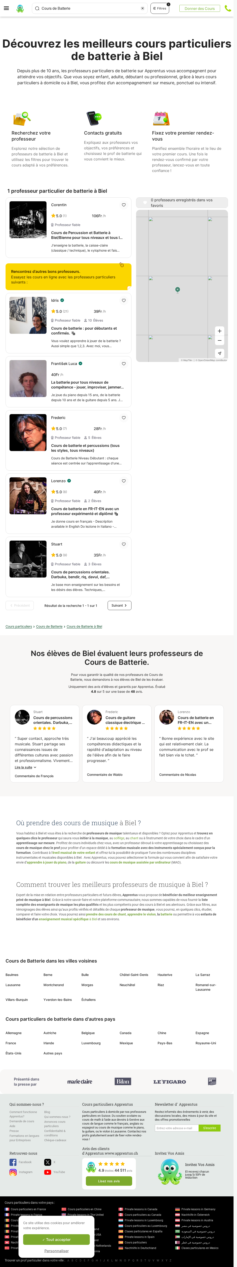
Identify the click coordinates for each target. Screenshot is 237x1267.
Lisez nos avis (109, 1181)
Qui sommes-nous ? (57, 1117)
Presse (14, 1131)
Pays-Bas (165, 1043)
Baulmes (12, 975)
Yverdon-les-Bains (58, 1000)
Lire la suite (23, 767)
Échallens (88, 1000)
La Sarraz (203, 975)
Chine (162, 1033)
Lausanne (13, 985)
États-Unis (14, 1053)
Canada (125, 1033)
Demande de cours (21, 1121)
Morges (87, 985)
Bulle (85, 975)
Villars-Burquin (17, 1000)
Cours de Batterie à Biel (84, 626)
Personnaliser (56, 1251)
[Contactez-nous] (228, 8)
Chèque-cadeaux (55, 1140)
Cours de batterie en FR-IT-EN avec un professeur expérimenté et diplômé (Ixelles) (196, 720)
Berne (48, 975)
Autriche (50, 1033)
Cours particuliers (19, 626)
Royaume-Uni (206, 1043)
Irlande (49, 1043)
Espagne (202, 1033)
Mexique (126, 1043)
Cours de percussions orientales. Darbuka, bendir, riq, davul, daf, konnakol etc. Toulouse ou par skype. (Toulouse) (52, 720)
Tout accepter (58, 1239)
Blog (47, 1112)
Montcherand (54, 985)
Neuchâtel (127, 985)
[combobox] (90, 8)
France (11, 1043)
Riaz (161, 985)
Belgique (88, 1033)
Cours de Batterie (49, 626)
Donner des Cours (200, 8)
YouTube (59, 1172)
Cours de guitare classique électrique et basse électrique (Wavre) (125, 720)
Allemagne (14, 1033)
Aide (12, 1126)
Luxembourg (91, 1043)
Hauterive (165, 975)
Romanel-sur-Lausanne (206, 987)
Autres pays (53, 1053)
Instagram (25, 1172)
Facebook (25, 1162)
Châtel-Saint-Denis (134, 975)
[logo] (20, 8)
